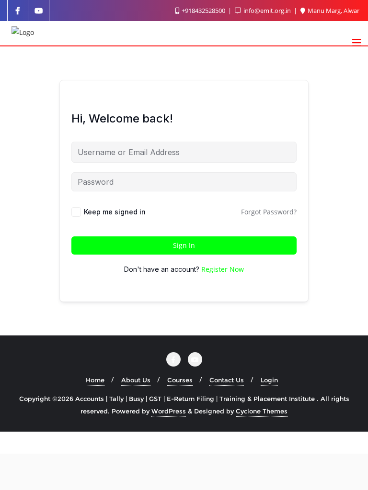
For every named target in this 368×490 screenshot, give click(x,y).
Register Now (222, 269)
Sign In (184, 245)
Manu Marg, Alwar (332, 10)
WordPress (168, 411)
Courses (180, 380)
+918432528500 (203, 10)
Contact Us (226, 380)
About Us (135, 380)
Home (95, 380)
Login (269, 380)
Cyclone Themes (262, 411)
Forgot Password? (269, 211)
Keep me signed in (115, 212)
